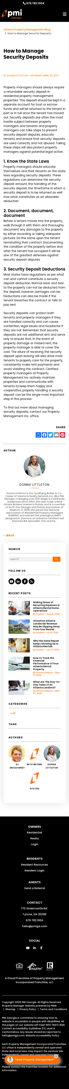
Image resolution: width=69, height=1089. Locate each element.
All (13, 713)
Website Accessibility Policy (42, 1035)
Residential (34, 832)
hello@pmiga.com (34, 926)
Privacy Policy (27, 1009)
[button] (11, 581)
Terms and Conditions (53, 1009)
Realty (34, 838)
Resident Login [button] (34, 870)
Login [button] (34, 844)
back (10, 535)
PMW (54, 1005)
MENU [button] (64, 14)
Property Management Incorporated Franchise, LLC (40, 980)
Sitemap (10, 1009)
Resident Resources (34, 865)
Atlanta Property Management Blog (27, 29)
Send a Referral (34, 888)
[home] (12, 14)
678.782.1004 (35, 3)
